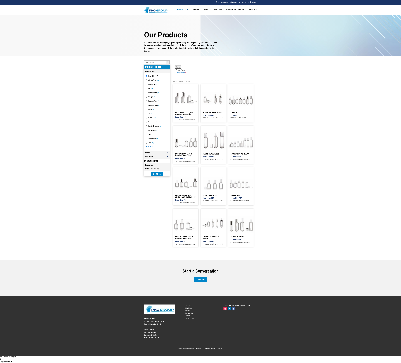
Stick (150, 134)
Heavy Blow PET (153, 76)
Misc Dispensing (154, 122)
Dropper (151, 97)
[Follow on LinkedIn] (229, 308)
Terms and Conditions (194, 348)
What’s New (218, 10)
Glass (151, 109)
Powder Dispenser (154, 126)
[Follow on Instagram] (225, 308)
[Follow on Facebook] (233, 308)
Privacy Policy (182, 348)
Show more (149, 146)
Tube (151, 143)
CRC (150, 88)
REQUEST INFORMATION (240, 2)
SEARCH (254, 2)
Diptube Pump (153, 92)
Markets (206, 10)
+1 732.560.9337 (222, 2)
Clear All (177, 67)
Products (196, 10)
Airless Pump (153, 80)
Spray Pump (152, 130)
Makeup (152, 118)
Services (241, 10)
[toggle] (157, 71)
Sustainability (231, 10)
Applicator (152, 84)
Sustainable (153, 138)
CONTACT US (200, 279)
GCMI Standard (153, 105)
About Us (251, 10)
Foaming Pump (153, 101)
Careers (187, 316)
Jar (150, 113)
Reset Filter (157, 174)
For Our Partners (190, 318)
